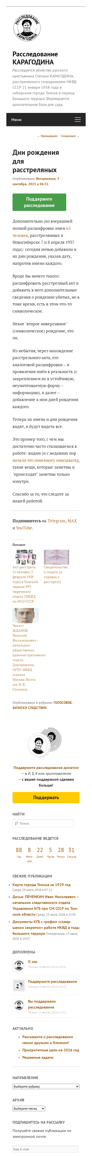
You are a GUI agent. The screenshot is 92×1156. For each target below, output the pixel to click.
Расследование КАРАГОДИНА (35, 57)
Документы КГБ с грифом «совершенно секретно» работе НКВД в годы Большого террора (46, 927)
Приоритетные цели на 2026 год (50, 1049)
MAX (72, 520)
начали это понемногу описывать (45, 460)
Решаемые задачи (37, 1057)
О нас (33, 961)
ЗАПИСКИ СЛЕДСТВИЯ (29, 708)
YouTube (24, 528)
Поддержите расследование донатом (46, 767)
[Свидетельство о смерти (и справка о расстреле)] (57, 557)
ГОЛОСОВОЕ (62, 702)
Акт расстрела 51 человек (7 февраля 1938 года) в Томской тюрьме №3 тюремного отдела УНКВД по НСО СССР (25, 584)
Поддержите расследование (52, 981)
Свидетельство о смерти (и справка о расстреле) (56, 574)
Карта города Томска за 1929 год (42, 884)
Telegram (57, 520)
